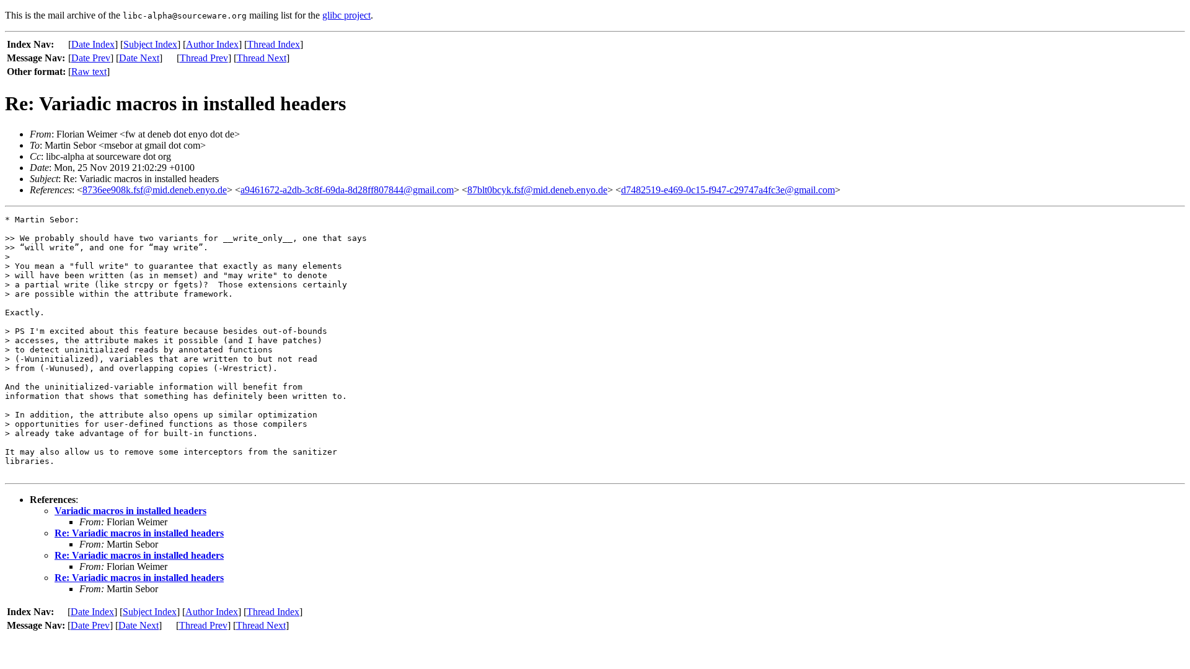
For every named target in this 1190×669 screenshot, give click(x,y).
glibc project (346, 15)
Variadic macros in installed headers (130, 510)
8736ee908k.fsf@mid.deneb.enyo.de (154, 190)
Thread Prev (204, 58)
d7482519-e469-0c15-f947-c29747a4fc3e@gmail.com (728, 190)
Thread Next (261, 58)
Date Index (93, 44)
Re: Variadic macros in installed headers (139, 533)
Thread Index (273, 44)
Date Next (139, 58)
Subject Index (150, 44)
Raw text (89, 71)
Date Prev (90, 58)
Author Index (212, 44)
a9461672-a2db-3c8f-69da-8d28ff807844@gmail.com (347, 190)
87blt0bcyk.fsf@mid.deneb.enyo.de (537, 190)
